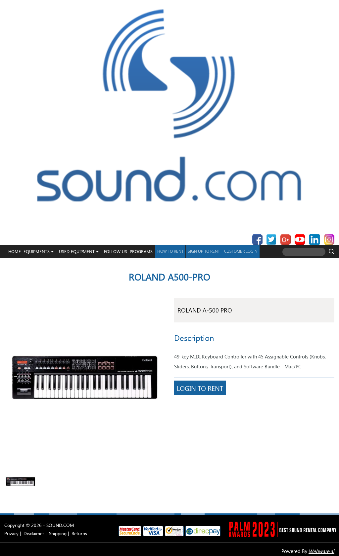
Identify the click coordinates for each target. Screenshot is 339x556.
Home (14, 251)
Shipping (58, 533)
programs (141, 251)
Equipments (37, 251)
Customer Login (241, 251)
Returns (79, 533)
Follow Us (115, 251)
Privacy (11, 533)
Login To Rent (200, 387)
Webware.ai (321, 551)
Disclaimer (34, 533)
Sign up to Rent (204, 251)
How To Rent (170, 251)
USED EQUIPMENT (77, 251)
